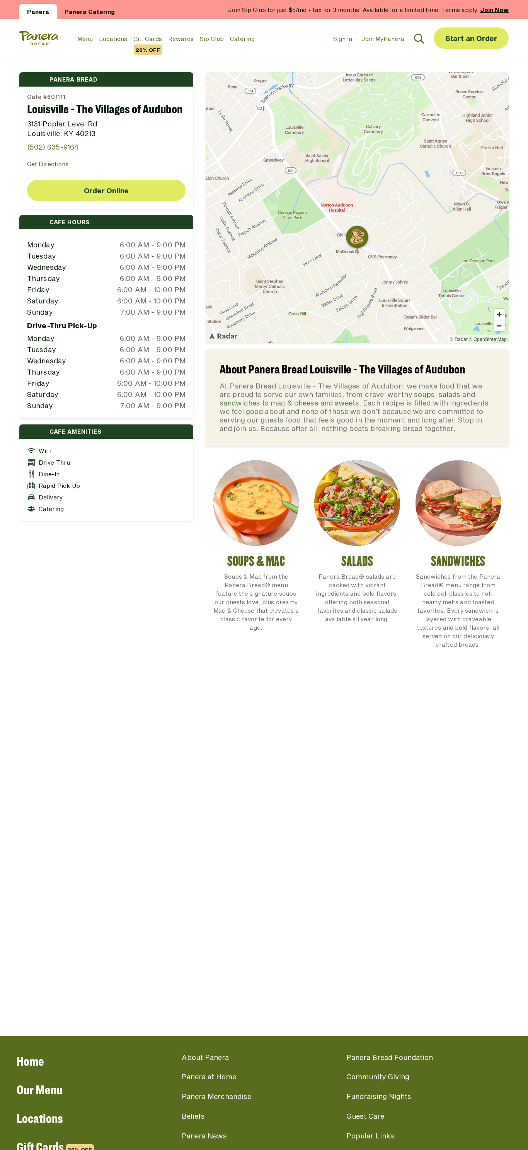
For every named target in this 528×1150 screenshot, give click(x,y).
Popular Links (370, 1135)
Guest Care (365, 1116)
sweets (347, 403)
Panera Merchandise (216, 1096)
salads (449, 394)
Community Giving (377, 1076)
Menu (85, 38)
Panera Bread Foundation (389, 1057)
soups (424, 394)
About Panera (205, 1057)
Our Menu (39, 1089)
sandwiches (240, 403)
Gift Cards (147, 39)
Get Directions (47, 163)
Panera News (204, 1135)
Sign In (342, 38)
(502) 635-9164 (52, 147)
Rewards (181, 38)
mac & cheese (294, 403)
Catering (242, 38)
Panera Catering (90, 11)
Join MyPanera (382, 38)
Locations (113, 38)
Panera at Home (209, 1076)
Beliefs (193, 1116)
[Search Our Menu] (419, 38)
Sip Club (212, 38)
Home (30, 1061)
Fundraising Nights (378, 1096)
